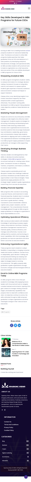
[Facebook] (14, 3)
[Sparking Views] (8, 8)
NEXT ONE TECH (18, 470)
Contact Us (7, 422)
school (28, 50)
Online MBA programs (14, 159)
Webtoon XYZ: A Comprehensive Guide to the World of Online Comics (20, 343)
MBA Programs (5, 312)
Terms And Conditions (11, 424)
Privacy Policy (8, 427)
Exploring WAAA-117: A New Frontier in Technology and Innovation (20, 354)
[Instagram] (16, 3)
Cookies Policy (9, 430)
